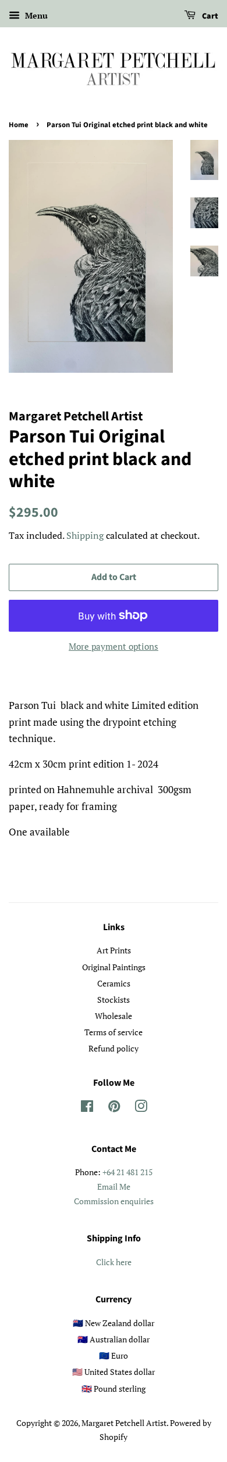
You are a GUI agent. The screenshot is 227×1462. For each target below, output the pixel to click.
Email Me (113, 1186)
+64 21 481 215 (127, 1171)
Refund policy (113, 1048)
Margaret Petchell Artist (123, 1422)
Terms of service (113, 1032)
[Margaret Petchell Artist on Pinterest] (114, 1108)
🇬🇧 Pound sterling (113, 1388)
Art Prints (114, 950)
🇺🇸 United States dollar (113, 1371)
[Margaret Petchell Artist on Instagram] (140, 1108)
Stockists (113, 999)
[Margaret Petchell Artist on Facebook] (87, 1108)
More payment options (113, 646)
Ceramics (113, 983)
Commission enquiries (114, 1201)
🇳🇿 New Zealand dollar (113, 1322)
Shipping (85, 535)
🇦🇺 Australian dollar (113, 1339)
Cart (209, 16)
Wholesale (113, 1015)
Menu (35, 15)
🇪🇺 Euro (113, 1355)
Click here (114, 1261)
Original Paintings (114, 967)
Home (19, 125)
